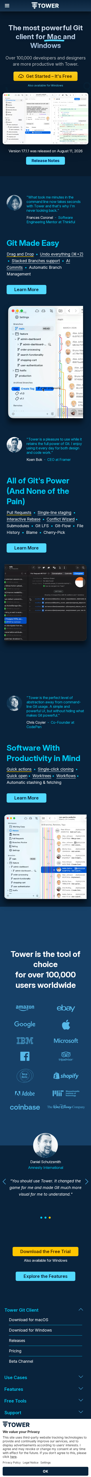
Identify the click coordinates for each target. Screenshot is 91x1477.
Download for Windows (30, 1330)
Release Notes (45, 160)
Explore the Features (46, 1276)
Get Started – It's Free (49, 76)
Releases (17, 1340)
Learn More (26, 289)
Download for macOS (28, 1319)
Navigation (7, 5)
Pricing (15, 1351)
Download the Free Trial (45, 1251)
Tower (45, 6)
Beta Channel (21, 1361)
